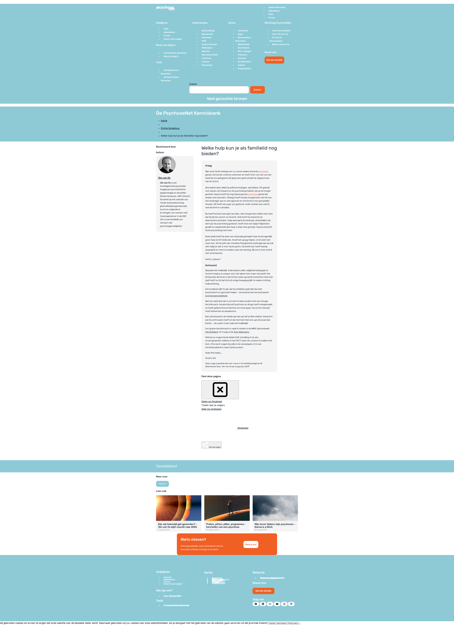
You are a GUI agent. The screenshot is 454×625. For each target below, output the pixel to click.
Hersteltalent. (212, 332)
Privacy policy (293, 623)
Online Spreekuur (170, 128)
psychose (263, 171)
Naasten (162, 484)
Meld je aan (250, 544)
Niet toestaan (281, 623)
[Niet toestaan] (300, 623)
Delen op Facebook (211, 401)
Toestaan (272, 623)
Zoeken (193, 84)
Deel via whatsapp (211, 409)
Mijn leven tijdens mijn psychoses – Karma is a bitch (275, 525)
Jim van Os (164, 177)
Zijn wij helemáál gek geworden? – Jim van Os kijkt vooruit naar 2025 (177, 525)
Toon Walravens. (242, 332)
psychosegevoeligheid (216, 296)
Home (164, 121)
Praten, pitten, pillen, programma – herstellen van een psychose (226, 525)
